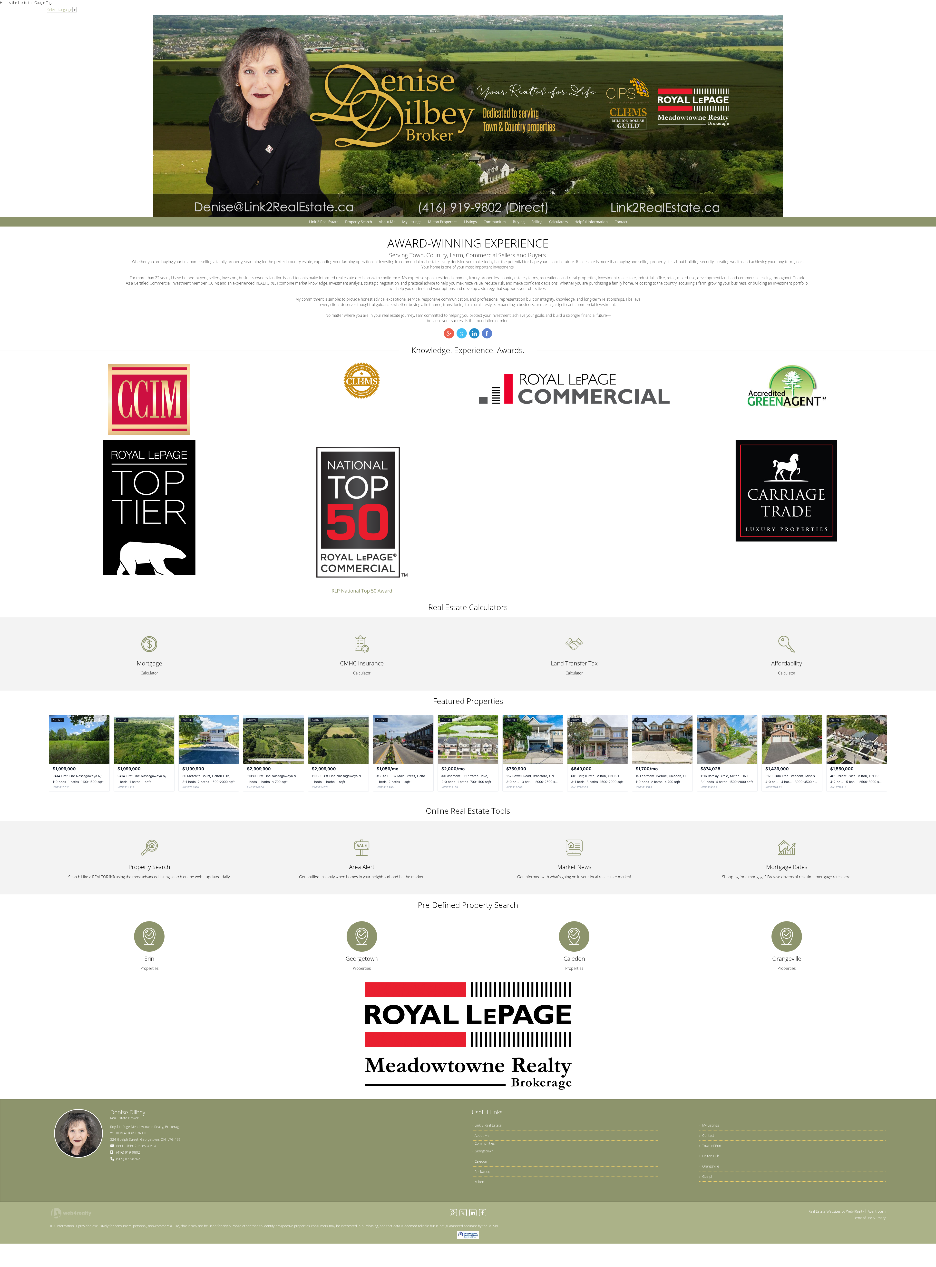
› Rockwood (481, 1171)
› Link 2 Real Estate (487, 1125)
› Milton (478, 1181)
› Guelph (706, 1176)
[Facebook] (482, 1212)
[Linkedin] (473, 1212)
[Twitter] (463, 1212)
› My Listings (709, 1125)
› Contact (706, 1135)
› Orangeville (709, 1166)
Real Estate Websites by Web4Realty (836, 1211)
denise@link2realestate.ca (136, 1145)
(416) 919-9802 (128, 1152)
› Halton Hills (709, 1156)
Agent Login (877, 1211)
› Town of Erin (710, 1145)
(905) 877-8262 (128, 1159)
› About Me (480, 1135)
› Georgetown (482, 1151)
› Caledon (479, 1161)
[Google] (453, 1212)
